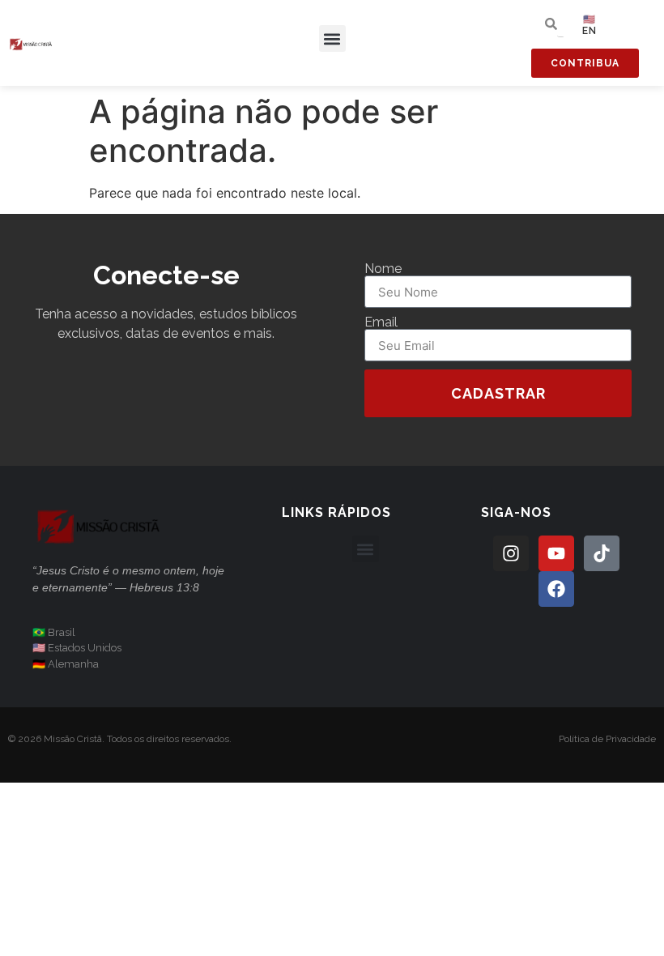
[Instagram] (511, 553)
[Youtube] (556, 553)
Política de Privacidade (607, 739)
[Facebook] (556, 589)
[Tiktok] (601, 553)
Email (381, 322)
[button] (332, 38)
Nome (383, 268)
